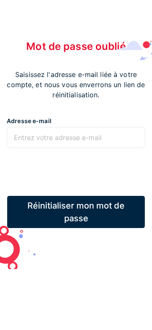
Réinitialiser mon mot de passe (76, 212)
